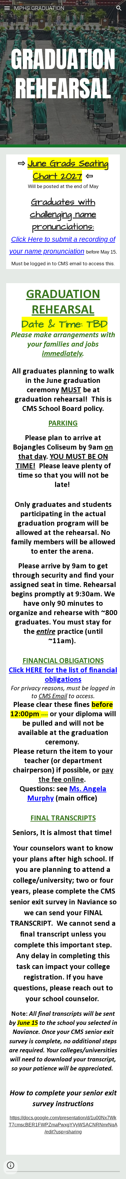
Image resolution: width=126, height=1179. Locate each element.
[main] (63, 73)
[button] (7, 8)
